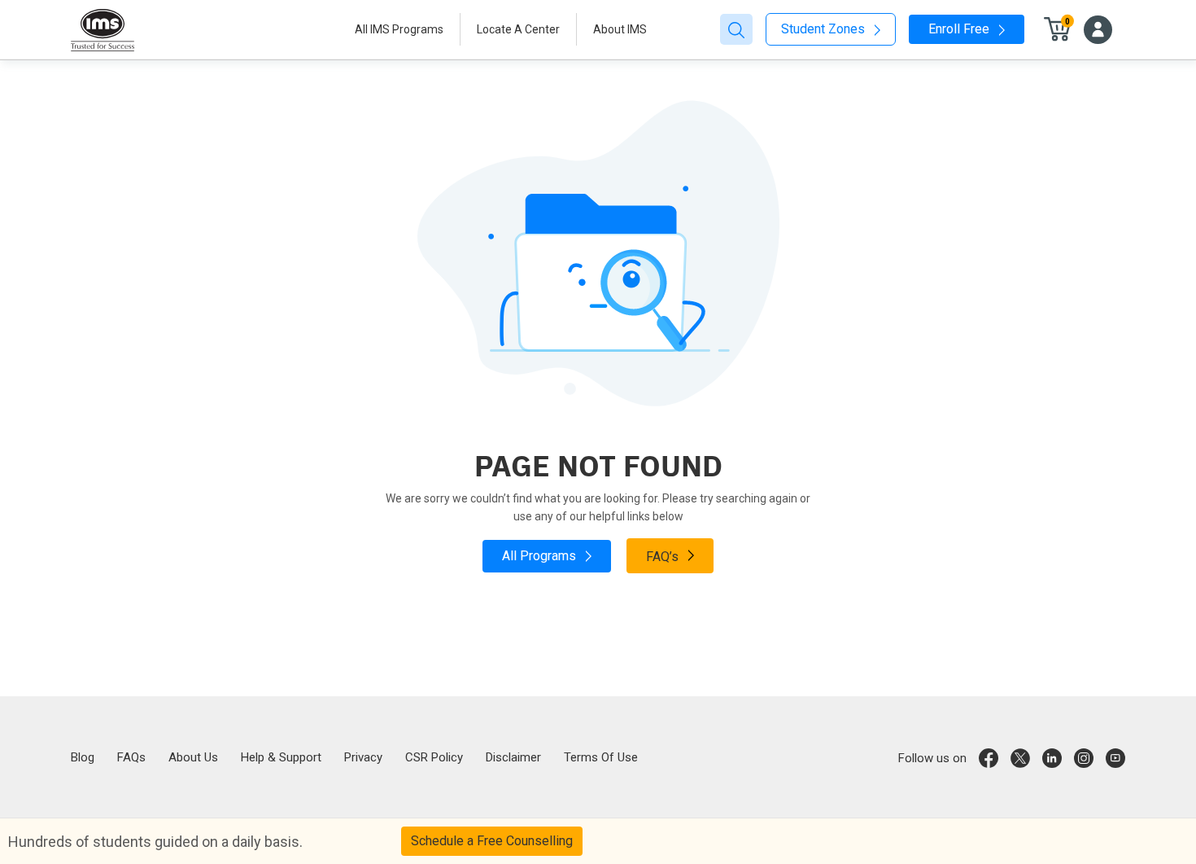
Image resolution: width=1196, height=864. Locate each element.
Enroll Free (960, 29)
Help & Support (281, 757)
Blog (82, 757)
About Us (193, 757)
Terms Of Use (601, 757)
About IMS (620, 29)
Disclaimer (513, 757)
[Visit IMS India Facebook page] (988, 758)
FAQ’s (664, 556)
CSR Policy (434, 757)
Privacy (363, 757)
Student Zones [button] (824, 29)
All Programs (540, 556)
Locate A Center (518, 29)
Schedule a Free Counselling (492, 841)
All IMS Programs (399, 29)
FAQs (131, 757)
